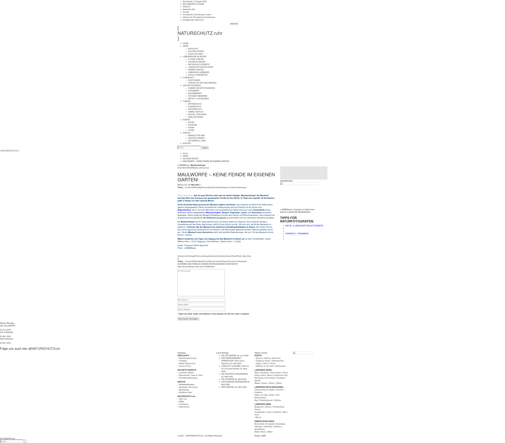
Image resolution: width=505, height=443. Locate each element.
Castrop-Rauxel (260, 389)
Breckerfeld (259, 423)
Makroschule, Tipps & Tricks (191, 375)
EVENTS (186, 6)
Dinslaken (265, 372)
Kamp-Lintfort (260, 375)
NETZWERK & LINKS (197, 140)
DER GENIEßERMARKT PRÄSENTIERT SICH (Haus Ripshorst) (232, 361)
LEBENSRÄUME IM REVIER (194, 56)
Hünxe (285, 372)
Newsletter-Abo (189, 9)
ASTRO (191, 122)
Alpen (256, 372)
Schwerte (277, 412)
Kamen (257, 409)
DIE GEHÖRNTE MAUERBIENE (234, 373)
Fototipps (183, 360)
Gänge (206, 256)
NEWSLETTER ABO (196, 135)
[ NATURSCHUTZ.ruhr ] (200, 32)
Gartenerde (214, 256)
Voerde (257, 380)
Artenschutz (182, 256)
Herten (272, 395)
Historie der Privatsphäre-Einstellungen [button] (199, 17)
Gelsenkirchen (278, 360)
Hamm (266, 363)
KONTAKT (187, 143)
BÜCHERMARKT (195, 93)
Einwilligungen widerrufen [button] (193, 19)
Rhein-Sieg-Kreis (244, 256)
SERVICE (187, 132)
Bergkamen (259, 406)
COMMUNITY (188, 77)
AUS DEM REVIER (196, 51)
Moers (270, 375)
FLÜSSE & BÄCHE (196, 59)
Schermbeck (270, 377)
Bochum (259, 358)
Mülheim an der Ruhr (265, 366)
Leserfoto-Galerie (186, 372)
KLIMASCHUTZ (194, 106)
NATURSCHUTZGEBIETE (199, 64)
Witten (270, 431)
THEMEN (187, 101)
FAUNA (191, 127)
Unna (256, 414)
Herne (272, 363)
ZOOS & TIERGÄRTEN (197, 75)
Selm (285, 412)
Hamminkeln (276, 372)
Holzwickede (259, 412)
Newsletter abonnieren (188, 387)
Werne (258, 417)
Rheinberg (258, 377)
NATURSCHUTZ (195, 109)
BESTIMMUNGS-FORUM (193, 4)
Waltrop (278, 400)
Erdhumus (199, 256)
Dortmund (276, 358)
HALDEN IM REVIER (196, 61)
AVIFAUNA (192, 125)
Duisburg (260, 360)
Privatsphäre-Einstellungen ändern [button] (197, 14)
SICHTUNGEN (194, 80)
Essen (267, 360)
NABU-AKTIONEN (195, 117)
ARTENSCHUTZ (195, 103)
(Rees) (279, 383)
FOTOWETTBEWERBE (197, 96)
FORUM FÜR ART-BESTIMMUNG (202, 82)
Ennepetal (270, 423)
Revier (234, 256)
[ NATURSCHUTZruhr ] (9, 150)
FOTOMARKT (194, 90)
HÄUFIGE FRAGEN (196, 138)
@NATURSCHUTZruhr (44, 348)
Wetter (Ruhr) (260, 431)
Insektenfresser (225, 256)
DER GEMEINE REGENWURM (234, 381)
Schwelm (277, 426)
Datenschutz (184, 406)
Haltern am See (260, 395)
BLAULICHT (193, 48)
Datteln (272, 389)
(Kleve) (272, 383)
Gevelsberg (280, 423)
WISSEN (186, 119)
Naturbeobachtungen (188, 358)
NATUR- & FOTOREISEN (198, 98)
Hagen (259, 363)
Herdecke (268, 426)
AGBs (181, 401)
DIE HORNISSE (6, 332)
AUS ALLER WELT (196, 53)
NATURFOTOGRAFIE (192, 85)
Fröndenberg (278, 406)
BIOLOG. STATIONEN (197, 114)
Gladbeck (258, 392)
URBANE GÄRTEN (196, 69)
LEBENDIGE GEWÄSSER (198, 72)
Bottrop (267, 358)
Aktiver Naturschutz (187, 363)
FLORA (191, 130)
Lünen (269, 412)
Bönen (268, 406)
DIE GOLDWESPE (7, 325)
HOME (185, 43)
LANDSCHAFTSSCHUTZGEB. (200, 67)
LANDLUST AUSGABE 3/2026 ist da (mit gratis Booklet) (235, 367)
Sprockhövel (259, 429)
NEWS (185, 46)
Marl (256, 400)
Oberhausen (280, 366)
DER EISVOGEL (6, 339)
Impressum (183, 404)
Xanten (264, 383)
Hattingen (258, 426)
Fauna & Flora (185, 366)
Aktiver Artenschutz (201, 167)
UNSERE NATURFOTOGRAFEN (201, 88)
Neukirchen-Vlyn (281, 375)
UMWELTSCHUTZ (195, 111)
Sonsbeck (281, 377)
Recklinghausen (266, 400)
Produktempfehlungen (188, 377)
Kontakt (186, 12)
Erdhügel (191, 256)
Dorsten (280, 389)
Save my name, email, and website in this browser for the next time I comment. (214, 313)
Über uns (183, 398)
